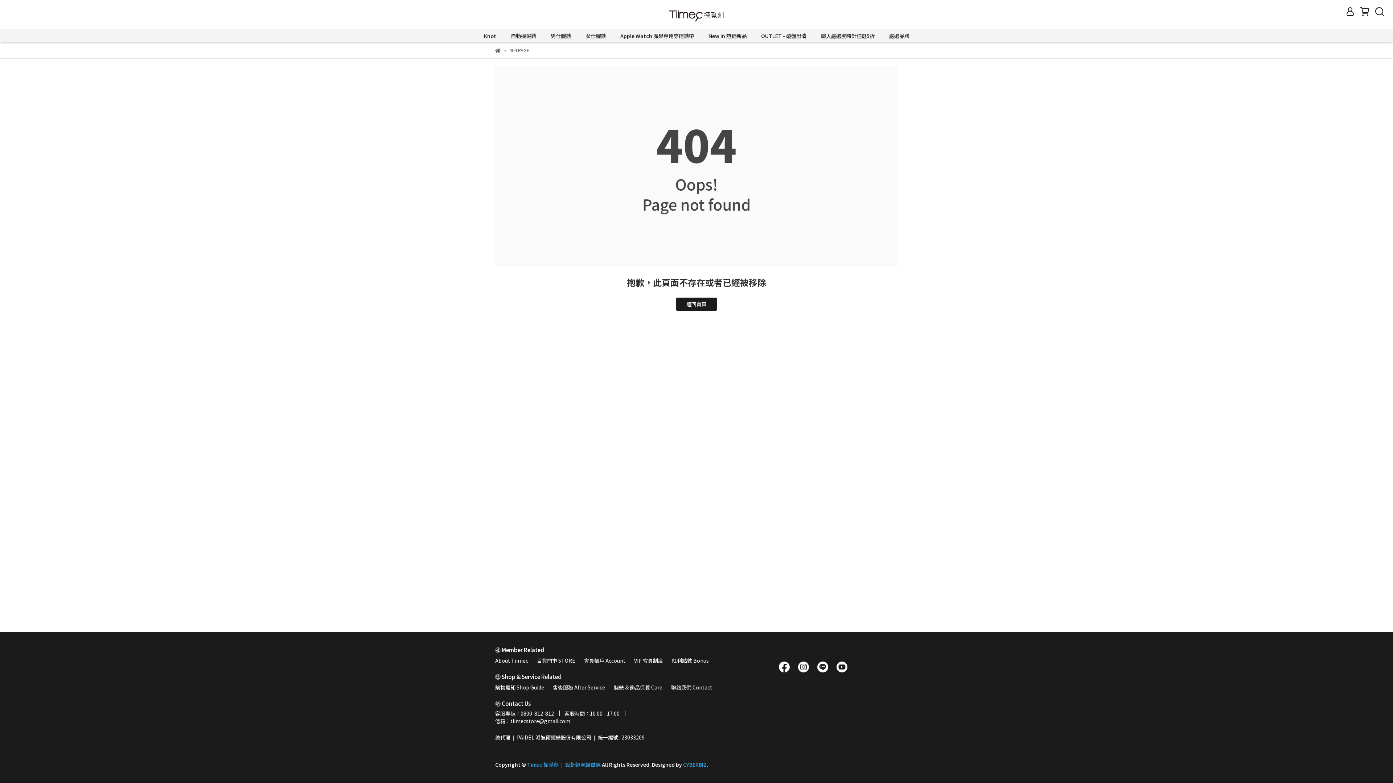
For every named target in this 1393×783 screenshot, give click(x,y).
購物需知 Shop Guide (519, 687)
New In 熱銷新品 (727, 36)
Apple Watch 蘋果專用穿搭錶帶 (657, 36)
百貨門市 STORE (556, 660)
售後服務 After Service (579, 687)
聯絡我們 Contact (691, 687)
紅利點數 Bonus (690, 660)
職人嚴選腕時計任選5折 (848, 36)
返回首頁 (696, 304)
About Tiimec (511, 660)
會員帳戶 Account (604, 660)
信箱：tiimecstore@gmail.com (532, 721)
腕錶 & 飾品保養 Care (638, 687)
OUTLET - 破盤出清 (783, 36)
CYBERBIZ (695, 764)
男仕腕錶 (561, 36)
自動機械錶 (523, 36)
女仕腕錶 (595, 36)
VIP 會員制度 (648, 660)
